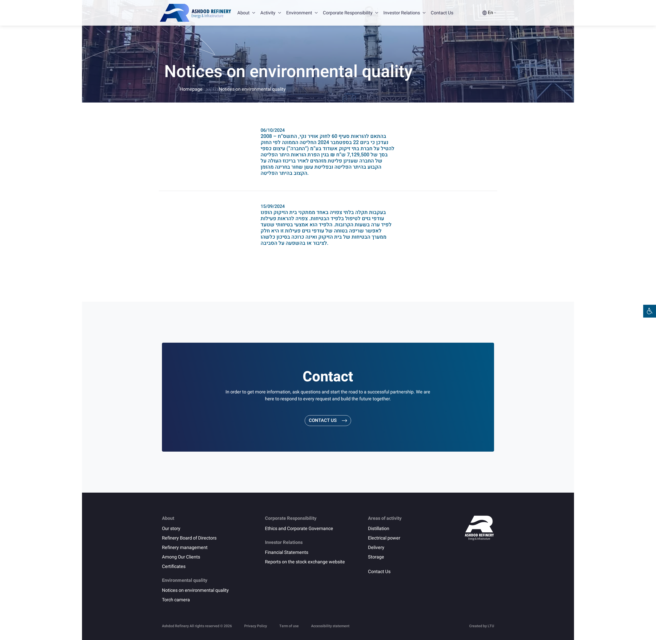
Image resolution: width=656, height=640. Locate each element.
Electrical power (384, 538)
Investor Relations (401, 12)
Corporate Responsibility (348, 12)
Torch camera (176, 599)
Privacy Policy (255, 626)
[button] (253, 12)
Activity (267, 12)
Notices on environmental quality (195, 590)
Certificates (174, 566)
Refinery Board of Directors (189, 538)
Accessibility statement (330, 626)
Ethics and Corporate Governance (299, 528)
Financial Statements (286, 552)
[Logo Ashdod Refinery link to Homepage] (195, 13)
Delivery (376, 547)
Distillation (378, 528)
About (243, 12)
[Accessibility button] (649, 311)
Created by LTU (481, 626)
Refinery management (185, 547)
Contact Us (442, 12)
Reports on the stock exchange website (305, 561)
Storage (376, 557)
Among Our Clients (181, 557)
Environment (299, 12)
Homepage (191, 89)
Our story (171, 528)
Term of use (289, 626)
